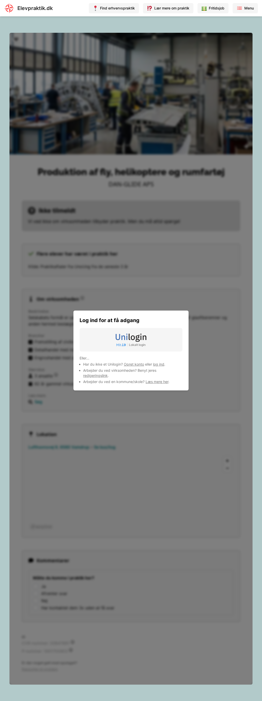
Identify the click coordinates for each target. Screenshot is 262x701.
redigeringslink (95, 375)
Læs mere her (157, 381)
